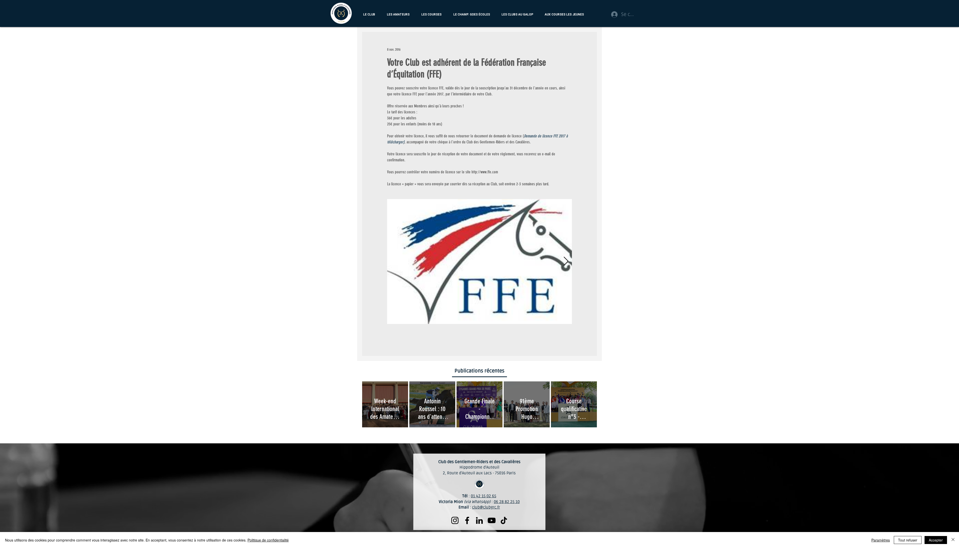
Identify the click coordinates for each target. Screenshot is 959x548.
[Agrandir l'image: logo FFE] (479, 261)
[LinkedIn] (479, 520)
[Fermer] (953, 540)
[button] (369, 14)
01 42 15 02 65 (483, 496)
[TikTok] (504, 520)
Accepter (936, 540)
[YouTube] (491, 520)
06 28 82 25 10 (507, 501)
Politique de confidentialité (268, 540)
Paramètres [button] (880, 540)
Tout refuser (907, 540)
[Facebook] (467, 520)
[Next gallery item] (566, 262)
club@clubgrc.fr (486, 507)
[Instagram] (455, 520)
